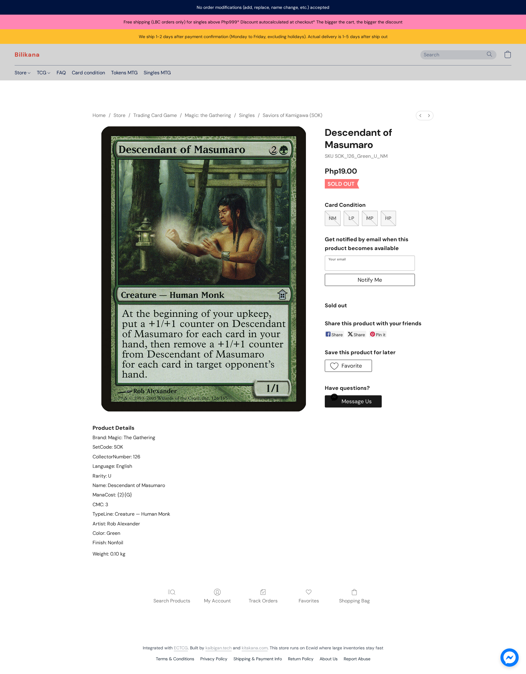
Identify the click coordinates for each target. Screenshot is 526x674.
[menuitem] (420, 115)
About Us (329, 659)
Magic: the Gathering (208, 115)
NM (332, 218)
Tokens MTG (124, 72)
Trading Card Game (155, 115)
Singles (247, 115)
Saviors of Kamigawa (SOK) (292, 115)
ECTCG (181, 648)
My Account (217, 601)
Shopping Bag (354, 601)
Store (21, 72)
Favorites (309, 601)
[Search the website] (489, 54)
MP (369, 218)
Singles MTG (157, 72)
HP (388, 218)
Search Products (171, 601)
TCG (42, 72)
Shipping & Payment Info (257, 659)
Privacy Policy (213, 659)
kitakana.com (255, 648)
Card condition (88, 72)
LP (351, 218)
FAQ (61, 72)
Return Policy (301, 659)
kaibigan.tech (218, 648)
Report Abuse (357, 659)
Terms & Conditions (175, 659)
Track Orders (263, 601)
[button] (27, 54)
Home (99, 115)
